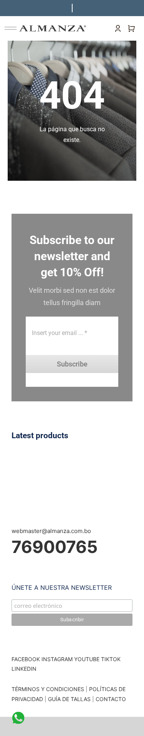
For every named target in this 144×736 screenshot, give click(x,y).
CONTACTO (111, 699)
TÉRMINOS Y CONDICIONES (48, 689)
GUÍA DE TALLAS (70, 699)
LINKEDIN (24, 668)
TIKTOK (111, 659)
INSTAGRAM (57, 659)
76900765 (55, 546)
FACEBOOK (26, 659)
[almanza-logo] (52, 28)
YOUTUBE (86, 659)
